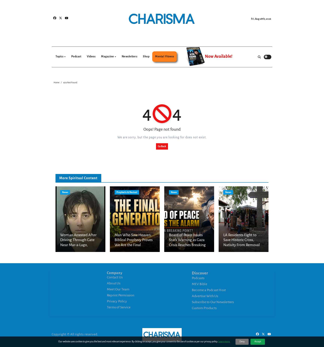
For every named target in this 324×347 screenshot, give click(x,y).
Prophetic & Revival (126, 192)
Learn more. (224, 341)
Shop (146, 56)
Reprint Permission (120, 295)
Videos (91, 56)
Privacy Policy (117, 301)
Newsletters (129, 56)
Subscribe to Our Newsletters (213, 302)
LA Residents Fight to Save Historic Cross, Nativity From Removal (241, 240)
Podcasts (198, 278)
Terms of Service (118, 307)
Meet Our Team (118, 289)
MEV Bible (199, 284)
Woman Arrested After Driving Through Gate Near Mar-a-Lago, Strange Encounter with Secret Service (79, 245)
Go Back (162, 146)
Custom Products (204, 308)
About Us (114, 283)
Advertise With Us (205, 296)
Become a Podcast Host (209, 290)
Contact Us (115, 277)
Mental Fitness (164, 56)
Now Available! (218, 56)
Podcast (76, 56)
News (65, 192)
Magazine (107, 56)
